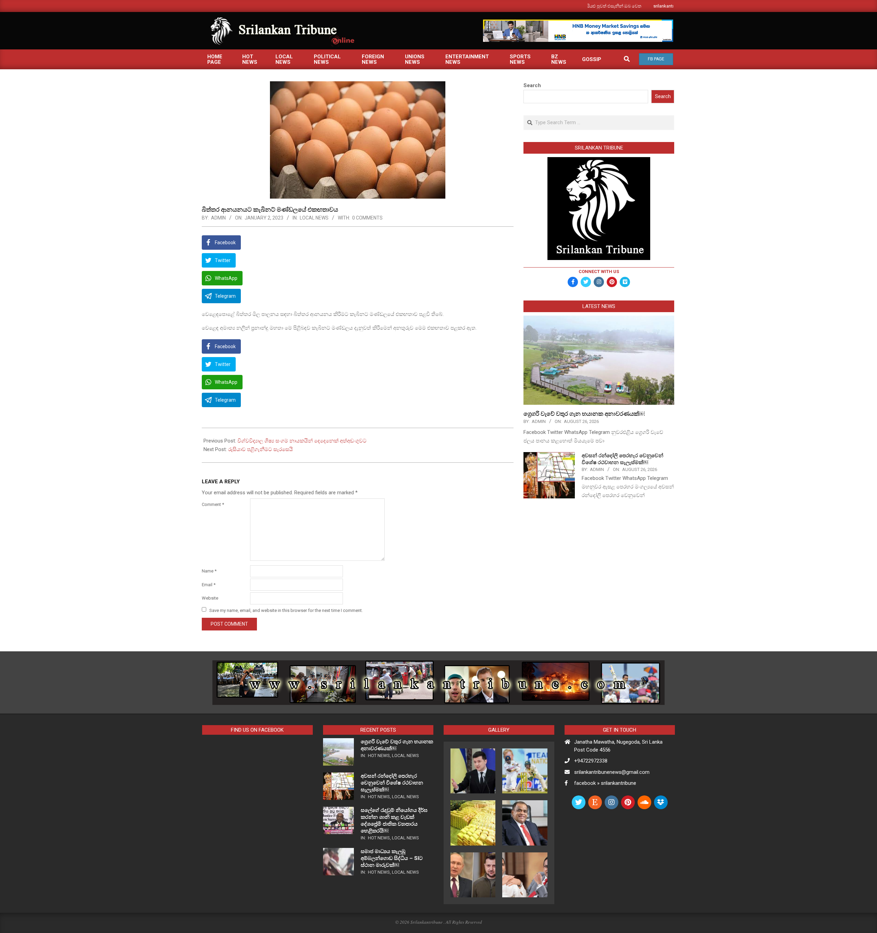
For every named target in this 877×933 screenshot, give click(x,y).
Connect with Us (599, 271)
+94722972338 (590, 761)
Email (208, 584)
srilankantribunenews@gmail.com (612, 772)
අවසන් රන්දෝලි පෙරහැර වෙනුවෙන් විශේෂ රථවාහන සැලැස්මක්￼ (392, 783)
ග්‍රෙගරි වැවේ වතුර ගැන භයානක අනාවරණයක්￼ (584, 413)
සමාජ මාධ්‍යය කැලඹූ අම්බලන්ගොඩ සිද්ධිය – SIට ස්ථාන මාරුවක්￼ (392, 858)
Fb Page (656, 59)
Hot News (379, 755)
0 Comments (367, 218)
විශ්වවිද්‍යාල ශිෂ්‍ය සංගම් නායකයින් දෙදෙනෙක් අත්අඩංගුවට (302, 441)
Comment (213, 504)
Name (209, 571)
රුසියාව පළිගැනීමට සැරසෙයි (260, 449)
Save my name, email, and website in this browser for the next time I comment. (286, 610)
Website (210, 598)
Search (532, 85)
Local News (314, 218)
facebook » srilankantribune (605, 783)
